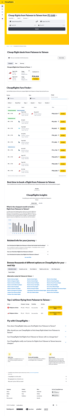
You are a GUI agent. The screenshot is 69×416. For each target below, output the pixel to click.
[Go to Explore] (2, 14)
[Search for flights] (2, 6)
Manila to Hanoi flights (52, 279)
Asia (11, 46)
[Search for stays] (2, 9)
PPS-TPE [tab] (37, 188)
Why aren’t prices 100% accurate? (16, 381)
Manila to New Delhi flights (53, 292)
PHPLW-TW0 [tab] (34, 203)
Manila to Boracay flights (12, 279)
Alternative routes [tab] (12, 269)
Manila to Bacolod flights (52, 284)
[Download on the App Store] (55, 395)
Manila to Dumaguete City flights (14, 290)
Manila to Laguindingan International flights (56, 288)
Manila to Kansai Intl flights (33, 282)
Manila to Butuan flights (52, 290)
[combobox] (26, 18)
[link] (55, 308)
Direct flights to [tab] (33, 269)
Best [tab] (16, 63)
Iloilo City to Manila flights (33, 292)
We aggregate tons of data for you (15, 379)
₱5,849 (51, 15)
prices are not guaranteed (34, 372)
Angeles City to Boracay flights (14, 292)
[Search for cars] (2, 12)
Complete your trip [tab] (23, 269)
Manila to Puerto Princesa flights (54, 282)
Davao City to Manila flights (53, 286)
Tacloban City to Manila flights (13, 294)
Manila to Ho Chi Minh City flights (14, 284)
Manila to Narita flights (32, 279)
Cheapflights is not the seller (14, 376)
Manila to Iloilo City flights (13, 286)
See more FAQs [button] (28, 257)
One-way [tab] (22, 63)
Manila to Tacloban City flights (13, 288)
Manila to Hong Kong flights (53, 281)
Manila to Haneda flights (32, 281)
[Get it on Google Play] (55, 392)
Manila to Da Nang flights (32, 286)
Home (8, 46)
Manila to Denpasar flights (33, 288)
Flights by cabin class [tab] (44, 269)
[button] (2, 2)
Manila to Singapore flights (13, 281)
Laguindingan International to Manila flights (36, 290)
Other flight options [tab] (55, 269)
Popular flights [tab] (11, 272)
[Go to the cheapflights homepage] (10, 2)
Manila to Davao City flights (33, 284)
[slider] (67, 99)
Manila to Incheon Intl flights (13, 282)
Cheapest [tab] (10, 63)
